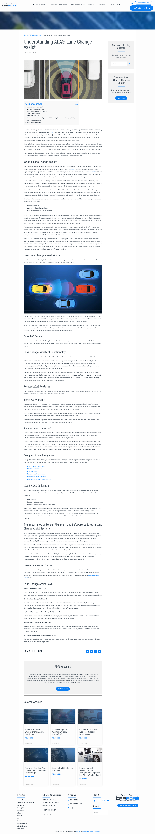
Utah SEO (78, 832)
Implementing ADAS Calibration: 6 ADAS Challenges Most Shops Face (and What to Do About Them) (90, 771)
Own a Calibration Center (34, 120)
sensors (72, 169)
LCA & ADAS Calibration (34, 116)
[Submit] (130, 63)
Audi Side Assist (32, 471)
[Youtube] (103, 800)
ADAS (52, 132)
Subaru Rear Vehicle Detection (37, 476)
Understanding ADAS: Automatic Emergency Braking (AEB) (60, 732)
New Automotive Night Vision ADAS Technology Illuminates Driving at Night (35, 770)
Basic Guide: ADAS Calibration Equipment (62, 769)
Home (26, 35)
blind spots (91, 172)
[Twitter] (108, 800)
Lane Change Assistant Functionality (37, 111)
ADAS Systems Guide (35, 35)
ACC (29, 238)
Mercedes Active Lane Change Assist (39, 479)
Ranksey (97, 832)
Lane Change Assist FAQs (34, 122)
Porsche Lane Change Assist (36, 474)
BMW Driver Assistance (34, 469)
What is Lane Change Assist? (35, 107)
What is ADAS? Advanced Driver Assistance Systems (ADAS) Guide (34, 732)
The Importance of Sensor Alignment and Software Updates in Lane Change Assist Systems (52, 118)
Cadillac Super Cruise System (36, 466)
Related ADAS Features (33, 113)
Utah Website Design (87, 832)
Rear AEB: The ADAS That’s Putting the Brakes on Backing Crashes (88, 732)
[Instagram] (99, 800)
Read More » (29, 738)
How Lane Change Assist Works (36, 109)
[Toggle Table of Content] (76, 104)
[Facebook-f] (94, 800)
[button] (87, 651)
